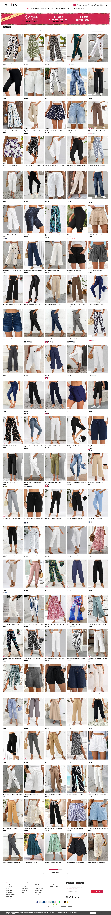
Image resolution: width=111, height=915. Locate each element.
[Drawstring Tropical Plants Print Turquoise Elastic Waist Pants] (55, 219)
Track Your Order (9, 890)
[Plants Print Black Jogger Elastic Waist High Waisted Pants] (13, 643)
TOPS (32, 8)
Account (91, 5)
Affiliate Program (38, 884)
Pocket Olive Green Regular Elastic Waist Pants (53, 482)
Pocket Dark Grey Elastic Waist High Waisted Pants (11, 374)
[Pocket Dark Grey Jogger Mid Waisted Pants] (34, 745)
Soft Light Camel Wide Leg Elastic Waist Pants (53, 794)
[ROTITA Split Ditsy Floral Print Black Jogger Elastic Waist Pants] (34, 149)
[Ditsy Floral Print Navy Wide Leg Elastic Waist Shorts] (55, 115)
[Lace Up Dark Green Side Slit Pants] (77, 47)
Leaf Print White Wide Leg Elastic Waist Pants (10, 63)
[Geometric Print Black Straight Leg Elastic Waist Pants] (55, 47)
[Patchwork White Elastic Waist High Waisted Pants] (98, 358)
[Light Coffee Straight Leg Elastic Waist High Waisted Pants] (34, 115)
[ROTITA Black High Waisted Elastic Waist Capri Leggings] (77, 149)
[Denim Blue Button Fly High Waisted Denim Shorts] (13, 322)
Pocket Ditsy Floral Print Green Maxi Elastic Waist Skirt (33, 63)
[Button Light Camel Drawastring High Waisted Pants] (98, 677)
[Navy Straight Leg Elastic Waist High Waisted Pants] (34, 255)
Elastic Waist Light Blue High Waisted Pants (95, 518)
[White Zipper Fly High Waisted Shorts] (98, 745)
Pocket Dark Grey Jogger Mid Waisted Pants (32, 760)
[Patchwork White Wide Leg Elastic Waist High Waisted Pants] (98, 643)
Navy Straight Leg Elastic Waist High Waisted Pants (33, 270)
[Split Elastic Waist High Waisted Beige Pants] (98, 467)
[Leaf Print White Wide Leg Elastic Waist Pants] (13, 47)
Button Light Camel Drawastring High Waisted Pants (97, 693)
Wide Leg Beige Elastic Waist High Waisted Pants (96, 862)
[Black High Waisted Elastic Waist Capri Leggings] (13, 81)
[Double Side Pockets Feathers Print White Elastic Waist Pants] (98, 322)
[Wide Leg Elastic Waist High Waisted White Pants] (13, 219)
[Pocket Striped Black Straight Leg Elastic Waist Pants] (77, 643)
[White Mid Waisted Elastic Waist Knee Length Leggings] (34, 358)
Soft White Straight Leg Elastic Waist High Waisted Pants (12, 794)
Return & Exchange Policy (10, 884)
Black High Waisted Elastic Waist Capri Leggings (11, 96)
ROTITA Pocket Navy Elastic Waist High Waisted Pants (54, 409)
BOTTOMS (63, 8)
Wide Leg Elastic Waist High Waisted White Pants (11, 234)
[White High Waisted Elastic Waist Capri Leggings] (77, 358)
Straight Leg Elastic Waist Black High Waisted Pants (11, 555)
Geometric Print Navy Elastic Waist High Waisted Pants (33, 624)
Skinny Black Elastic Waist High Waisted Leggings (32, 304)
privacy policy (70, 906)
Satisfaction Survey (38, 890)
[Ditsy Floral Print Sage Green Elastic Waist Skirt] (55, 846)
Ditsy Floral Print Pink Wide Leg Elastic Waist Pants (97, 555)
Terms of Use (52, 882)
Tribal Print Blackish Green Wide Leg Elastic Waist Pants (12, 693)
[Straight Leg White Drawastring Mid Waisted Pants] (98, 779)
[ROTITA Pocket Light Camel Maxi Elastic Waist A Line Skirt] (55, 711)
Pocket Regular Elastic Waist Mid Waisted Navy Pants (76, 588)
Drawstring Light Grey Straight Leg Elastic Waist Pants (76, 338)
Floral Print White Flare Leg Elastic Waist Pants (11, 130)
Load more (55, 872)
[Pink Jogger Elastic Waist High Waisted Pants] (34, 573)
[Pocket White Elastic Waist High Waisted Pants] (55, 430)
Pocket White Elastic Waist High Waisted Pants (53, 445)
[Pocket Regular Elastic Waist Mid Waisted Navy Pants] (77, 573)
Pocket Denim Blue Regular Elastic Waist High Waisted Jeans (33, 446)
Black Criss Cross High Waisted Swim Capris (74, 234)
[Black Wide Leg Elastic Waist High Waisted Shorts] (77, 846)
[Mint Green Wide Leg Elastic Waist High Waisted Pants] (98, 609)
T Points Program (25, 888)
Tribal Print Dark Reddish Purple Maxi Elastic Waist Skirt (55, 624)
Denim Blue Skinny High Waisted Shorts (31, 234)
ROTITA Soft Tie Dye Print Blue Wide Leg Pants (75, 96)
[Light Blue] (89, 522)
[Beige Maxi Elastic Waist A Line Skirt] (34, 812)
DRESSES (37, 8)
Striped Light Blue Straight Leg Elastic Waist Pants (11, 726)
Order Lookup (8, 898)
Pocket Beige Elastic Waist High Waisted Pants (75, 726)
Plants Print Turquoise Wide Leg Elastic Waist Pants (54, 588)
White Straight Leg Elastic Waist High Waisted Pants (12, 624)
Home (4, 11)
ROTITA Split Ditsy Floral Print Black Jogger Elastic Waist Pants (34, 166)
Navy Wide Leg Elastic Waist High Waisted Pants (53, 374)
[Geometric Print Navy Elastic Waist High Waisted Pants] (34, 609)
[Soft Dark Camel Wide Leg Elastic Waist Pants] (13, 812)
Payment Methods (25, 882)
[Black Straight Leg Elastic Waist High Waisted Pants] (34, 322)
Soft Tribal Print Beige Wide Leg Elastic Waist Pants (12, 270)
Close (102, 913)
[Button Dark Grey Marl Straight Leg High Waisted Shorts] (34, 677)
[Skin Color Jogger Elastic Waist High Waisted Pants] (77, 184)
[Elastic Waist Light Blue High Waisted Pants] (98, 502)
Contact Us (23, 892)
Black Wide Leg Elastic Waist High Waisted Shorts (75, 862)
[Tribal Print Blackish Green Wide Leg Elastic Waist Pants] (13, 677)
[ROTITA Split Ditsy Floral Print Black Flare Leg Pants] (13, 430)
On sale (104, 29)
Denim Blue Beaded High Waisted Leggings (95, 304)
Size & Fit (7, 888)
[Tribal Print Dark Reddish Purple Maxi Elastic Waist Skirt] (55, 609)
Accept (92, 913)
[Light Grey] (29, 341)
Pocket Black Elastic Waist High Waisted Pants (11, 482)
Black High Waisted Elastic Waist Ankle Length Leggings (33, 200)
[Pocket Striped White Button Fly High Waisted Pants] (34, 539)
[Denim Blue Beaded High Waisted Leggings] (98, 288)
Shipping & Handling (9, 886)
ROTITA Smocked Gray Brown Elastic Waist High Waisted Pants (98, 131)
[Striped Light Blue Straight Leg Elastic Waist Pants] (13, 711)
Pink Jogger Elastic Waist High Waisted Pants (32, 588)
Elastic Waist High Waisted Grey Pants (9, 588)
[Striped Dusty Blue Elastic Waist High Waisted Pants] (98, 149)
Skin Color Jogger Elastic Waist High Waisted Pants (76, 200)
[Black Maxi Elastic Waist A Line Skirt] (77, 745)
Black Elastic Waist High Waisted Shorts (74, 270)
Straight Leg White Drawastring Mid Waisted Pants (97, 794)
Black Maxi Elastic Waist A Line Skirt (73, 760)
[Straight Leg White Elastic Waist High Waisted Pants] (34, 467)
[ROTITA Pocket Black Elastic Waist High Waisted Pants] (34, 394)
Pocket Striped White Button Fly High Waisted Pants (33, 555)
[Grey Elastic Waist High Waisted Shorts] (98, 255)
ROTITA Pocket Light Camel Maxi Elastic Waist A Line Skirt (55, 726)
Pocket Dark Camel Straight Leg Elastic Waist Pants (76, 304)
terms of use (63, 906)
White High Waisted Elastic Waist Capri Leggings (75, 374)
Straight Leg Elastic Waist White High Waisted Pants (54, 165)
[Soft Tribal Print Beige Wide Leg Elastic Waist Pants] (13, 255)
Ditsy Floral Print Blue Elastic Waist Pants (74, 624)
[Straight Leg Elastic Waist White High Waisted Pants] (55, 149)
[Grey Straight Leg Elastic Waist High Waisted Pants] (13, 846)
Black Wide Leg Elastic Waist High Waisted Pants (53, 828)
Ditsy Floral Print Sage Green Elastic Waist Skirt (53, 862)
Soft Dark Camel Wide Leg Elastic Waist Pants (10, 828)
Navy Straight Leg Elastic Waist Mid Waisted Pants (54, 338)
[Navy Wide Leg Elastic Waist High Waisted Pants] (55, 358)
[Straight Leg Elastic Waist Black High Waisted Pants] (13, 539)
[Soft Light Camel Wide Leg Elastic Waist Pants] (55, 779)
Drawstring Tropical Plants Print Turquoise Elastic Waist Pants (55, 235)
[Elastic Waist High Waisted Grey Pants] (13, 573)
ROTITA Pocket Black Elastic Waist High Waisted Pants (33, 409)
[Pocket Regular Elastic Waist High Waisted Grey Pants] (13, 502)
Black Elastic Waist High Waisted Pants (95, 96)
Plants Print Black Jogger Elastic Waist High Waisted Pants (12, 659)
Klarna (23, 884)
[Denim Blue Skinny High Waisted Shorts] (34, 219)
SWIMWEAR (43, 8)
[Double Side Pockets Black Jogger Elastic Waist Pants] (98, 573)
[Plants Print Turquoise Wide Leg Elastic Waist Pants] (55, 573)
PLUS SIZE (50, 8)
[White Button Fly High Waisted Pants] (13, 184)
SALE (82, 8)
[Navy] (6, 238)
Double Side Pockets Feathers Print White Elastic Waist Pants (98, 338)
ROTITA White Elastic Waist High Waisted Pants (75, 555)
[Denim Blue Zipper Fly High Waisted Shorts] (77, 115)
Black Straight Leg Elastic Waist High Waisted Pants (33, 338)
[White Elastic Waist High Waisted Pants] (98, 47)
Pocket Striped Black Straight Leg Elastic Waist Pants (76, 658)
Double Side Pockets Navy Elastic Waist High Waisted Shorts (97, 446)
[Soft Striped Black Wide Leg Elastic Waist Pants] (77, 779)
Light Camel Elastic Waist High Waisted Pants (53, 760)
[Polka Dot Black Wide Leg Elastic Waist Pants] (34, 643)
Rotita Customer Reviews (10, 894)
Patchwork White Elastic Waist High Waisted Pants (97, 374)
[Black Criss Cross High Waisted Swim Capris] (77, 219)
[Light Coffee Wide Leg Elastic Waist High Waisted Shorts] (98, 219)
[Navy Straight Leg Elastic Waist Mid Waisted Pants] (55, 322)
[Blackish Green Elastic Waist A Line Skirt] (34, 846)
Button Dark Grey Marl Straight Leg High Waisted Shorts (34, 693)
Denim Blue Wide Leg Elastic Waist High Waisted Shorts (98, 828)
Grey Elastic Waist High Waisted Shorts (95, 270)
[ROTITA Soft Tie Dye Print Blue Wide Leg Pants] (77, 81)
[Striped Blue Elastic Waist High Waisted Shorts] (77, 812)
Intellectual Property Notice (55, 886)
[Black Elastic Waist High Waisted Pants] (98, 81)
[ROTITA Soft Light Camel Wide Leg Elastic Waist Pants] (55, 288)
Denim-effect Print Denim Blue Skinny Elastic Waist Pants (77, 482)
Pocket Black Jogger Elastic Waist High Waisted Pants (97, 409)
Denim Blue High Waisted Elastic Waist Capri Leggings (12, 409)
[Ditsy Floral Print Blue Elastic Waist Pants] (77, 609)
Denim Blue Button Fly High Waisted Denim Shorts (11, 338)
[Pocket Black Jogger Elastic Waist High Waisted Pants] (98, 394)
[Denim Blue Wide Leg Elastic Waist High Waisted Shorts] (98, 812)
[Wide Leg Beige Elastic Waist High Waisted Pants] (98, 846)
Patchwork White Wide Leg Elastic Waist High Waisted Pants (97, 659)
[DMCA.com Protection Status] (55, 903)
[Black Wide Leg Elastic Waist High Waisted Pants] (55, 812)
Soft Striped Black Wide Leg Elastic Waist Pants (75, 794)
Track (97, 5)
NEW (28, 8)
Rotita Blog (37, 894)
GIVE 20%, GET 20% (9, 896)
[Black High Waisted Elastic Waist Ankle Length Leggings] (34, 184)
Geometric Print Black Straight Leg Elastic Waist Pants (54, 63)
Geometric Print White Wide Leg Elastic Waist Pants (54, 96)
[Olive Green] (6, 486)
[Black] (25, 342)
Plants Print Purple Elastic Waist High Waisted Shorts (12, 165)
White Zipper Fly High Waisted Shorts (94, 760)
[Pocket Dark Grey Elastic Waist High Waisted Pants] (13, 358)
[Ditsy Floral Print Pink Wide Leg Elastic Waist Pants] (98, 539)
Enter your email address (72, 891)
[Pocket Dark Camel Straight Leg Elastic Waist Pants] (77, 288)
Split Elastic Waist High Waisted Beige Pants (96, 482)
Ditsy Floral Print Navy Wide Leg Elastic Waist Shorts (54, 130)
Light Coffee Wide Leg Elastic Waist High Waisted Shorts (98, 234)
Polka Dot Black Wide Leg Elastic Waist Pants (32, 658)
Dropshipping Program (39, 888)
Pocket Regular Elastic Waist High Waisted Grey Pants (12, 518)
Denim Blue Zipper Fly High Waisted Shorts (74, 130)
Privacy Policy (52, 884)
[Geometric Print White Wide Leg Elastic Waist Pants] (55, 81)
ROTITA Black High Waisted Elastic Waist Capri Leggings (76, 165)
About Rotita (37, 882)
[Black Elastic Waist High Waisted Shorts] (77, 255)
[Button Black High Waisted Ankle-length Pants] (55, 502)
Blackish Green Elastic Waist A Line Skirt (31, 862)
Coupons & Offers (9, 892)
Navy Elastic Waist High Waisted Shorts (73, 693)
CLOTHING (70, 8)
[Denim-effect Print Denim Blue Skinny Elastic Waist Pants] (77, 467)
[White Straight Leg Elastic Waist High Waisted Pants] (13, 609)
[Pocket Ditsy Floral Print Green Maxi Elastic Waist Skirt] (34, 47)
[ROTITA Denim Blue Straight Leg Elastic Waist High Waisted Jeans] (98, 184)
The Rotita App (38, 892)
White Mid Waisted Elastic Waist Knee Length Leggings (33, 374)
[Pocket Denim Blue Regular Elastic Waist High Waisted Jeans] (34, 430)
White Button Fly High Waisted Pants (9, 200)
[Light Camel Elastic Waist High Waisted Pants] (55, 745)
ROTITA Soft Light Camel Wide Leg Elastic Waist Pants (54, 304)
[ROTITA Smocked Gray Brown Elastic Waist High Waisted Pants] (98, 115)
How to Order (24, 886)
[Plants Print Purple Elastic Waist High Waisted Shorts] (13, 149)
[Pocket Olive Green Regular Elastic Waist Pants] (55, 467)
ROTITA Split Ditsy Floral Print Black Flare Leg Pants (12, 445)
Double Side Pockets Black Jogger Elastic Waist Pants (97, 588)
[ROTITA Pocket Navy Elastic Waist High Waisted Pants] (55, 394)
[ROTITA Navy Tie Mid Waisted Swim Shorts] (77, 394)
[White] (4, 238)
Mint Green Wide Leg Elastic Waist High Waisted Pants (97, 624)
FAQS (7, 882)
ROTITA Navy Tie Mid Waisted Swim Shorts (74, 409)
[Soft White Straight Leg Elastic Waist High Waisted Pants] (13, 779)
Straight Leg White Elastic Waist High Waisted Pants (33, 482)
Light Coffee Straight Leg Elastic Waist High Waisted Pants (33, 131)
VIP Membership (24, 890)
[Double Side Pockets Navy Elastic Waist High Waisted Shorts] (98, 430)
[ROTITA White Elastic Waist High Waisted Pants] (77, 539)
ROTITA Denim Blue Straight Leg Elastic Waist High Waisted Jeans (97, 200)
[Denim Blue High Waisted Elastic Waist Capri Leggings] (13, 394)
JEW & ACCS (77, 8)
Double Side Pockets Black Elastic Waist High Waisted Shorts (33, 519)
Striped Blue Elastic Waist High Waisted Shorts (75, 828)
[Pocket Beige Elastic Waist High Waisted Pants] (77, 711)
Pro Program (37, 886)
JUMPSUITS (57, 8)
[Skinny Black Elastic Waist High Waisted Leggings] (34, 288)
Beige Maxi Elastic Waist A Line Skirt (30, 828)
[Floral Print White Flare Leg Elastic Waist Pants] (13, 115)
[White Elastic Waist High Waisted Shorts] (34, 81)
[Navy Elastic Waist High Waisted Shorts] (77, 677)
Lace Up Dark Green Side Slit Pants (73, 63)
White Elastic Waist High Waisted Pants (95, 63)
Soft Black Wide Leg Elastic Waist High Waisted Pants (12, 304)
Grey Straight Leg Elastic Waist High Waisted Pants (11, 862)
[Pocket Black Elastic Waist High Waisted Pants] (13, 467)
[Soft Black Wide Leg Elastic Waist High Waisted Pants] (13, 288)
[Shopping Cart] (107, 5)
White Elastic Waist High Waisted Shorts (31, 96)
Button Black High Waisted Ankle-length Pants (53, 518)
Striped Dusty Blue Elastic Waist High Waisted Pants (97, 165)
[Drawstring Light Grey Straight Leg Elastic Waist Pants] (77, 322)
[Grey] (91, 522)
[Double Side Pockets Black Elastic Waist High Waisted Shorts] (34, 502)
